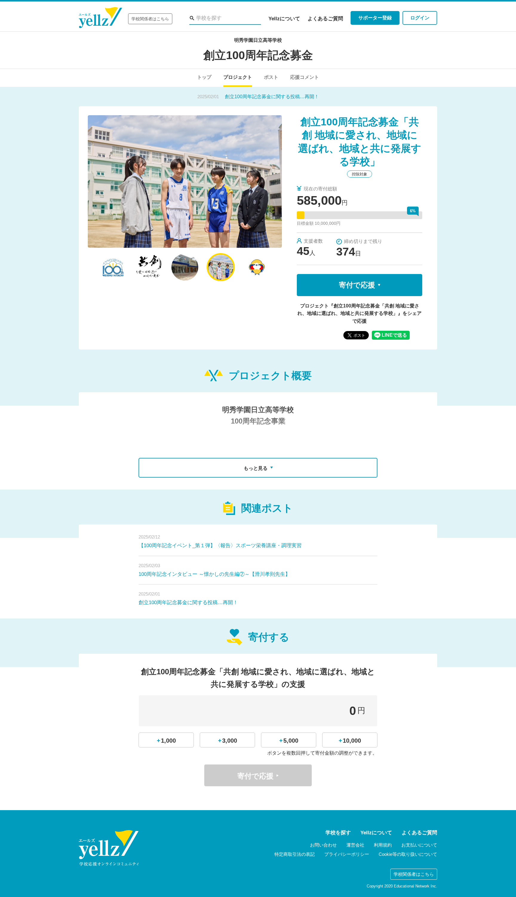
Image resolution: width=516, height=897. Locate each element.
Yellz (100, 17)
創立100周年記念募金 (258, 55)
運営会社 (355, 844)
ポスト (271, 77)
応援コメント (304, 77)
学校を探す (338, 833)
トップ (204, 77)
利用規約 (383, 844)
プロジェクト (237, 77)
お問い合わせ (323, 844)
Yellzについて (284, 18)
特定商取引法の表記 (294, 854)
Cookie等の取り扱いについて (408, 854)
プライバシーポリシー (346, 854)
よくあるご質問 (325, 18)
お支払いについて (419, 844)
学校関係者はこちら (150, 18)
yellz (109, 848)
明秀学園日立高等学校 (258, 40)
